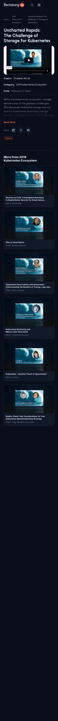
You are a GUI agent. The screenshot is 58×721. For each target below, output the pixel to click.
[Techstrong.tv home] (14, 5)
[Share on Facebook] (28, 130)
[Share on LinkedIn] (13, 130)
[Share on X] (21, 130)
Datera (9, 138)
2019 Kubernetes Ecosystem (17, 19)
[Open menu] (39, 5)
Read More (9, 122)
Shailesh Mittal (21, 78)
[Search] (32, 5)
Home (6, 19)
